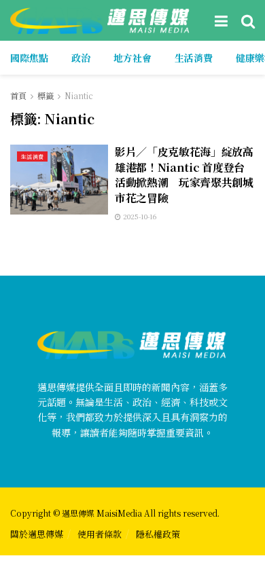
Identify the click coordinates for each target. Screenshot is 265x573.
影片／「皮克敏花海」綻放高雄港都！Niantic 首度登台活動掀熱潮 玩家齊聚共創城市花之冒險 (184, 174)
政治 (80, 57)
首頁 (18, 95)
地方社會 (132, 57)
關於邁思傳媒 (36, 534)
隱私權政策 (158, 534)
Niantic (79, 95)
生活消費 (194, 57)
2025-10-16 (138, 216)
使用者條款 (99, 534)
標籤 (45, 95)
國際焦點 (29, 57)
